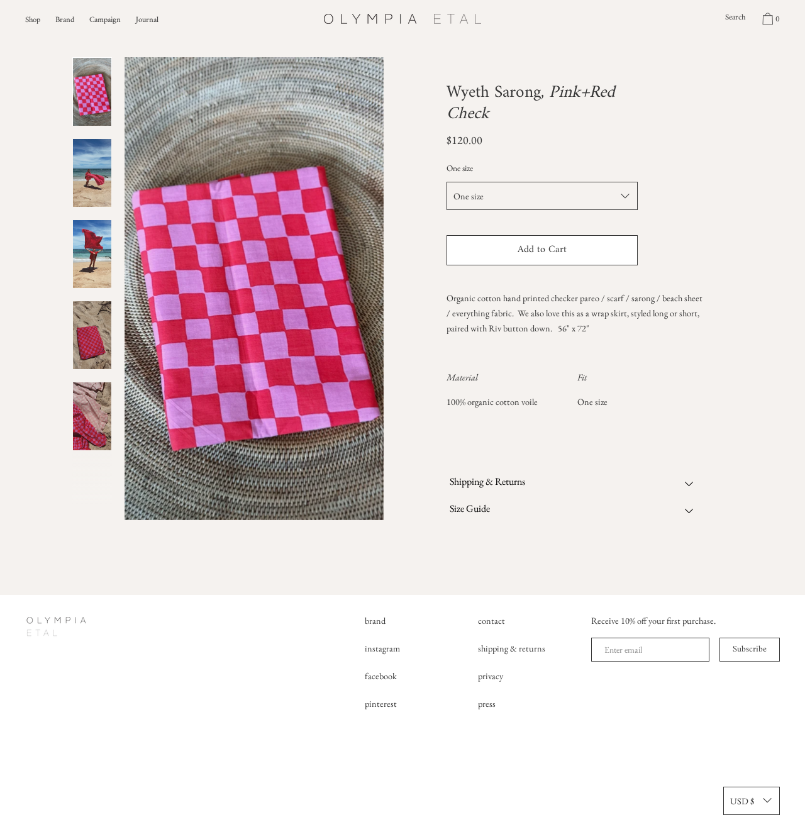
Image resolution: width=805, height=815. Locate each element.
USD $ (742, 801)
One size (460, 168)
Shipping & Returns (487, 481)
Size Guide (470, 508)
